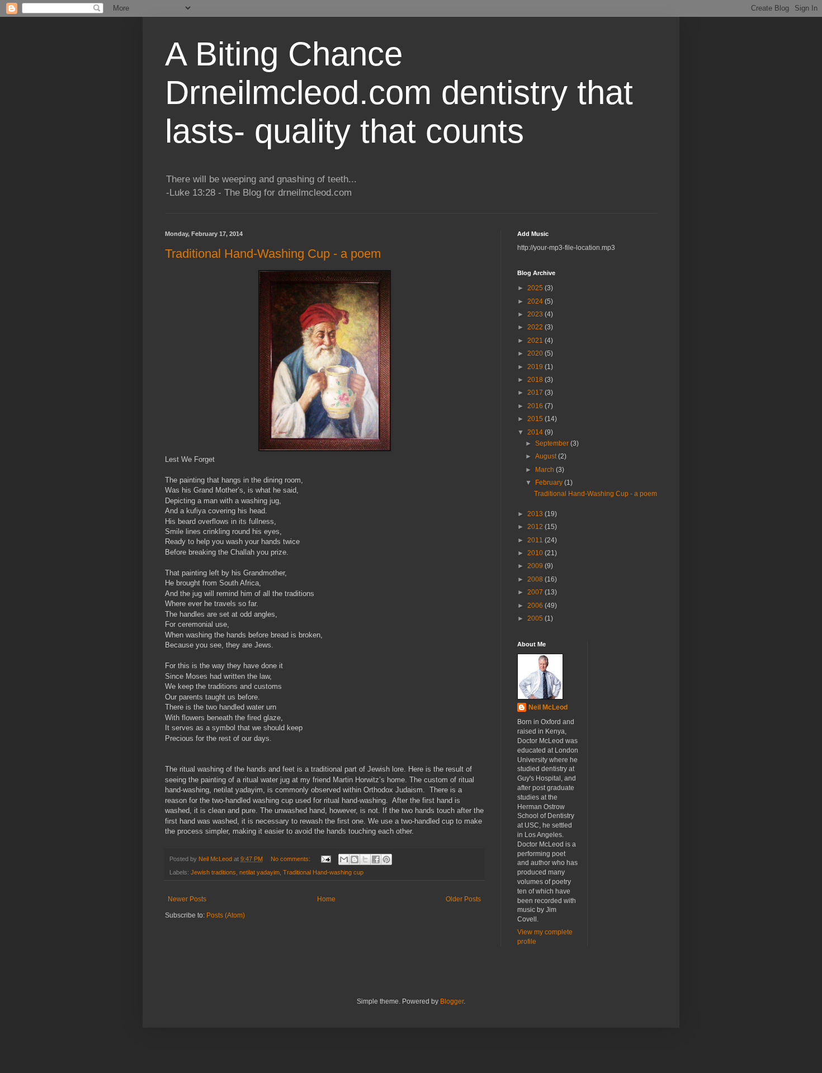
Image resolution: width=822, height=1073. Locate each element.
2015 (536, 419)
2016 (536, 406)
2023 (536, 314)
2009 (536, 566)
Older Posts (463, 899)
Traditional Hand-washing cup (323, 872)
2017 (536, 392)
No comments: (291, 858)
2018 (536, 380)
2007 (536, 592)
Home (326, 899)
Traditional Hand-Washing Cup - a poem (273, 254)
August (546, 456)
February (549, 482)
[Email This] (343, 859)
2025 (536, 288)
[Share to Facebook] (375, 859)
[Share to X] (365, 859)
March (545, 470)
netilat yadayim (259, 872)
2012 (536, 527)
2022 (536, 327)
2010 (536, 553)
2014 (536, 432)
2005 (536, 618)
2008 (536, 579)
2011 (536, 540)
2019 (536, 367)
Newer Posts (187, 899)
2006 (536, 605)
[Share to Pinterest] (386, 859)
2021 (536, 340)
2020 (536, 353)
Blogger (452, 1001)
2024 (536, 301)
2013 (536, 514)
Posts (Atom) (225, 915)
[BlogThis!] (354, 859)
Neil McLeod (548, 707)
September (552, 443)
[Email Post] (325, 858)
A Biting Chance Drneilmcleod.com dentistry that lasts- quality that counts (399, 92)
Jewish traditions (213, 872)
